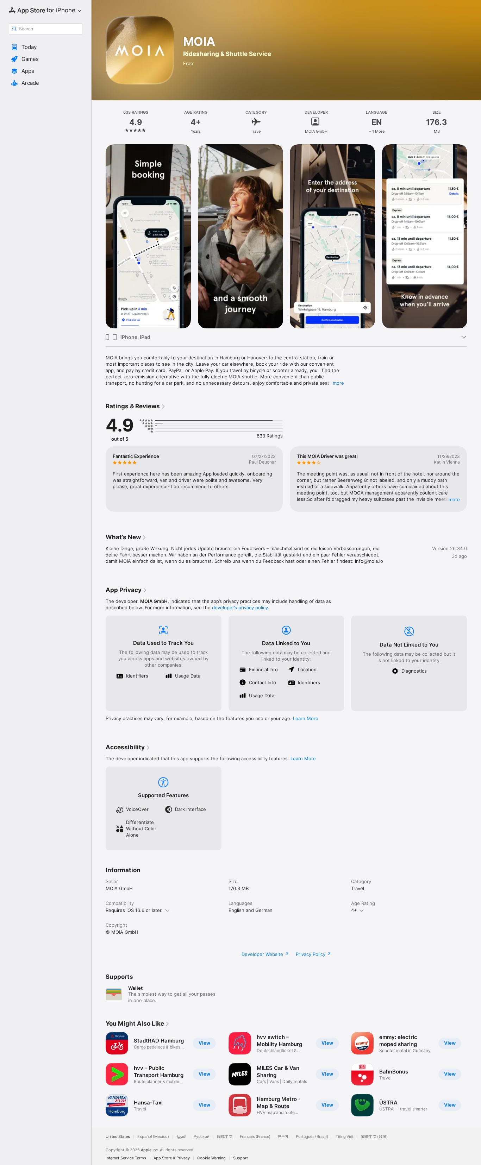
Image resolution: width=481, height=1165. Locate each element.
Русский (202, 1137)
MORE (454, 499)
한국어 (283, 1137)
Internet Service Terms (126, 1158)
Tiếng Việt (345, 1137)
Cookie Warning (211, 1158)
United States (118, 1137)
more (338, 383)
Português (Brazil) (312, 1137)
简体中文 (224, 1137)
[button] (45, 47)
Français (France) (255, 1137)
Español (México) (153, 1137)
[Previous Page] (99, 236)
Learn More (305, 718)
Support (240, 1158)
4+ (354, 910)
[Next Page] (474, 236)
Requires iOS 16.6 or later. (134, 910)
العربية (181, 1137)
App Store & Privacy (172, 1158)
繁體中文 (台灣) (374, 1137)
